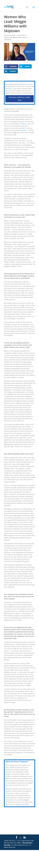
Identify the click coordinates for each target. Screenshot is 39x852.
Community (8, 37)
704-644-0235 (27, 843)
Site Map (7, 845)
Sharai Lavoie (10, 35)
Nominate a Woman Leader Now (19, 98)
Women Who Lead (19, 37)
